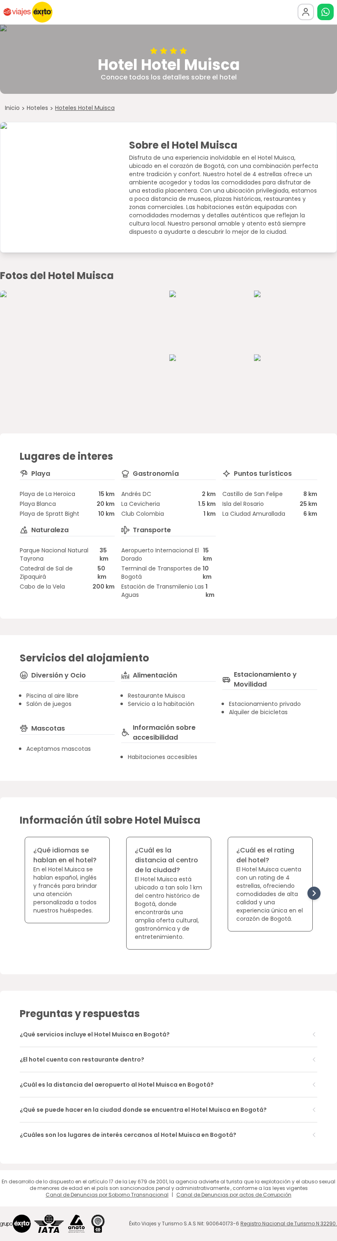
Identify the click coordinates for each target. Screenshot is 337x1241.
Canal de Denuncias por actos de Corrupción (233, 1194)
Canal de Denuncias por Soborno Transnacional (107, 1194)
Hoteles (37, 108)
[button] (325, 12)
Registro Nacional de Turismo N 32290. (288, 1223)
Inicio (12, 108)
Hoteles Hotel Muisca (85, 108)
